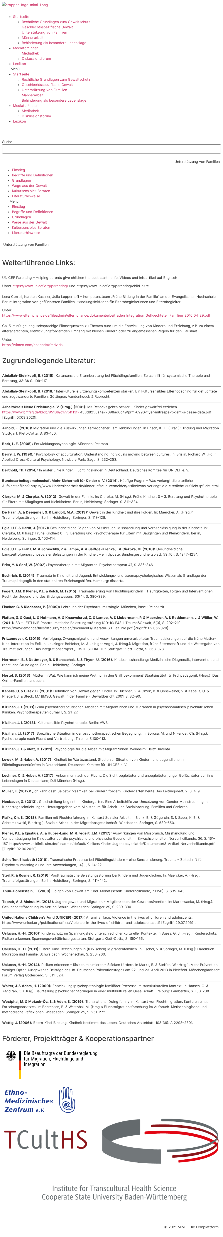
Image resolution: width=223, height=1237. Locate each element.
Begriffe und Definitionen (32, 175)
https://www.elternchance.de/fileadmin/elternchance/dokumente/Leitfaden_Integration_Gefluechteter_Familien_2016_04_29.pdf (106, 315)
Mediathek (30, 53)
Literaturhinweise (26, 196)
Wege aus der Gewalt (29, 185)
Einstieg (18, 170)
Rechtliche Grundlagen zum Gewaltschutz (56, 22)
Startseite (21, 16)
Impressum (13, 1214)
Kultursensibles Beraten (31, 191)
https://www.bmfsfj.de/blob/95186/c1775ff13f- (40, 412)
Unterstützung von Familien (44, 32)
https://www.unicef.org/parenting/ (40, 286)
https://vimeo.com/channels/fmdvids (32, 345)
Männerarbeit (33, 37)
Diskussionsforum (36, 58)
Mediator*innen (25, 48)
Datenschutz (35, 1214)
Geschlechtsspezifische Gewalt (47, 27)
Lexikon (19, 63)
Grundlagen (21, 180)
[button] (111, 69)
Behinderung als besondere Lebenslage (54, 43)
